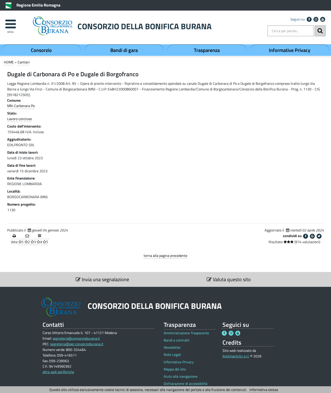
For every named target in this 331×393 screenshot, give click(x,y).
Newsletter (172, 347)
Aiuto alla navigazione (180, 376)
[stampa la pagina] (17, 236)
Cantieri (24, 62)
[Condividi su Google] (312, 236)
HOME (9, 62)
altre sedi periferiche (58, 372)
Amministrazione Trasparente (186, 333)
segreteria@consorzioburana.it (76, 338)
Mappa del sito (175, 369)
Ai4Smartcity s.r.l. (235, 356)
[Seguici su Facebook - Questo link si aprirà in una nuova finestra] (309, 19)
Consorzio (41, 50)
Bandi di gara (124, 50)
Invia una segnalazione (105, 279)
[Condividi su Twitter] (319, 236)
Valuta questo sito (231, 279)
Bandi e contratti (177, 340)
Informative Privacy (289, 50)
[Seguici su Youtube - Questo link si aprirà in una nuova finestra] (322, 19)
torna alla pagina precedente (165, 255)
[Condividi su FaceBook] (305, 236)
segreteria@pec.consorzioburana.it (76, 344)
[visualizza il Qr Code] (42, 236)
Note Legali (172, 355)
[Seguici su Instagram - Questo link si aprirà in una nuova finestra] (315, 19)
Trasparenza (207, 50)
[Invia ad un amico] (30, 236)
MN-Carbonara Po (21, 105)
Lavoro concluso (19, 118)
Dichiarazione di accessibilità (185, 384)
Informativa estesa (263, 389)
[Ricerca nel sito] (320, 30)
